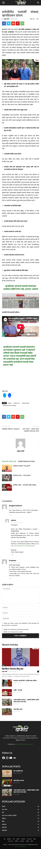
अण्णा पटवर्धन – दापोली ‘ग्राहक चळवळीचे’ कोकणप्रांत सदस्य (30, 430)
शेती (14, 839)
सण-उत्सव (29, 839)
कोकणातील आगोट (18, 709)
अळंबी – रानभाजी (18, 690)
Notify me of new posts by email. (13, 632)
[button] (38, 2)
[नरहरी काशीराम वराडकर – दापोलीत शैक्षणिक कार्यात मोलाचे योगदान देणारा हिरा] (7, 702)
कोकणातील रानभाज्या (19, 780)
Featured (5, 480)
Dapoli (10, 403)
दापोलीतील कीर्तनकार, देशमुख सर (11, 429)
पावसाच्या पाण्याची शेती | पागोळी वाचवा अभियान (25, 680)
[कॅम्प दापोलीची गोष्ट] (7, 773)
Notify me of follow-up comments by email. (16, 629)
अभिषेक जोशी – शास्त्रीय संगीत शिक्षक (24, 485)
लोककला (23, 839)
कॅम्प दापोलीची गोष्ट (18, 771)
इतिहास (16, 841)
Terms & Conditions (20, 846)
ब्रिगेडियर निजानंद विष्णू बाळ (12, 669)
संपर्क (32, 841)
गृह (4, 839)
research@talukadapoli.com (24, 744)
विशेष (3, 470)
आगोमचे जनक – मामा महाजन (22, 475)
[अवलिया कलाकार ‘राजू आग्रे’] (7, 468)
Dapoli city (16, 403)
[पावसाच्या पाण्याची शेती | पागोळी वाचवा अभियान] (7, 683)
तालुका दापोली (6, 19)
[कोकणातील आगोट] (7, 711)
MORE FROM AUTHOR (26, 461)
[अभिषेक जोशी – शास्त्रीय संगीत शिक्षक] (7, 487)
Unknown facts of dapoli (9, 405)
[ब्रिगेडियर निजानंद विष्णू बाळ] (20, 657)
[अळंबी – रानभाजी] (7, 692)
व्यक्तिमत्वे (9, 839)
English (22, 841)
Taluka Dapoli (25, 403)
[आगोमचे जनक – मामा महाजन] (7, 477)
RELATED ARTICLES (9, 461)
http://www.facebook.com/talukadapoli (23, 546)
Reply (10, 515)
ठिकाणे (18, 839)
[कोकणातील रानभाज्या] (7, 782)
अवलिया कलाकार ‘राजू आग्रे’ (21, 466)
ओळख (27, 841)
